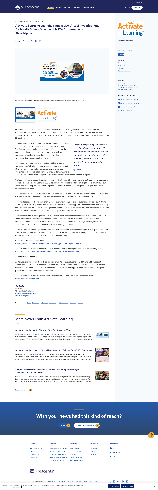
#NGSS (120, 63)
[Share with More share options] (43, 41)
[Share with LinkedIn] (23, 41)
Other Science (63, 303)
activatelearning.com (22, 296)
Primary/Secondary (33, 303)
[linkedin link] (114, 481)
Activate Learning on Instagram (130, 103)
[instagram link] (127, 481)
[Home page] (27, 7)
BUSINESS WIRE (40, 129)
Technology (53, 303)
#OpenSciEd (122, 65)
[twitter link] (109, 482)
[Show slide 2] (47, 114)
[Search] (131, 3)
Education (44, 303)
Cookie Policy (17, 487)
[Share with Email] (35, 41)
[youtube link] (118, 481)
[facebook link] (123, 481)
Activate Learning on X (127, 110)
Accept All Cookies (127, 486)
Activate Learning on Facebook (130, 99)
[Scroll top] (151, 435)
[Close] (154, 486)
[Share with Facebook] (31, 41)
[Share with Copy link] (39, 41)
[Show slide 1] (25, 114)
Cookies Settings (114, 486)
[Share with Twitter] (27, 41)
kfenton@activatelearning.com (25, 293)
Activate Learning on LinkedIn (130, 107)
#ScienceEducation (124, 71)
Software (73, 303)
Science (80, 303)
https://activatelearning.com (27, 278)
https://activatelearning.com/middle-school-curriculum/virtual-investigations (47, 251)
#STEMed (121, 68)
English (121, 54)
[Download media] (83, 100)
